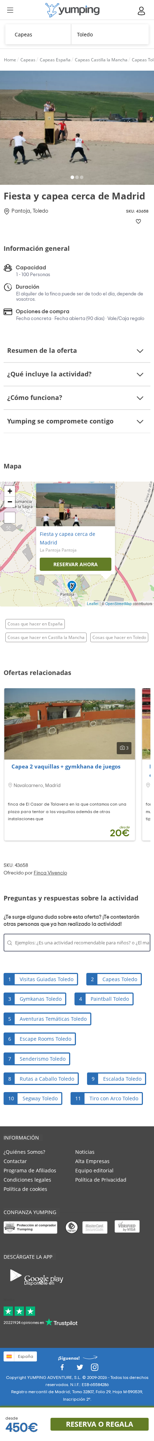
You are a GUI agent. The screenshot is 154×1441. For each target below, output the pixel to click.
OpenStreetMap (118, 603)
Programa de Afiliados (30, 1170)
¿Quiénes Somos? (24, 1151)
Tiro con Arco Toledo (114, 1098)
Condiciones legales (27, 1179)
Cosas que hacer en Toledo (119, 637)
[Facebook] (62, 1369)
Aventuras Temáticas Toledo (53, 1018)
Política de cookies (25, 1189)
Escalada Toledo (122, 1078)
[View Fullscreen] (9, 517)
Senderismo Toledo (43, 1058)
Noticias (85, 1151)
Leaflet (92, 603)
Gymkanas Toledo (41, 998)
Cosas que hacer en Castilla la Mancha (46, 637)
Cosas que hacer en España (35, 624)
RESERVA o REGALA (99, 1424)
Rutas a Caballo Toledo (47, 1078)
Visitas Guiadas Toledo (46, 979)
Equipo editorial (94, 1170)
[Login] (142, 10)
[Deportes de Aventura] (72, 10)
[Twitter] (80, 1369)
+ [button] (10, 491)
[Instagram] (94, 1369)
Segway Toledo (40, 1098)
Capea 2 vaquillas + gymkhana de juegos (65, 766)
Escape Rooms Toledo (45, 1038)
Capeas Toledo (119, 979)
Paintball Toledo (110, 998)
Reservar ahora (75, 564)
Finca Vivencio (50, 873)
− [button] (10, 501)
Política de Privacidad (100, 1179)
